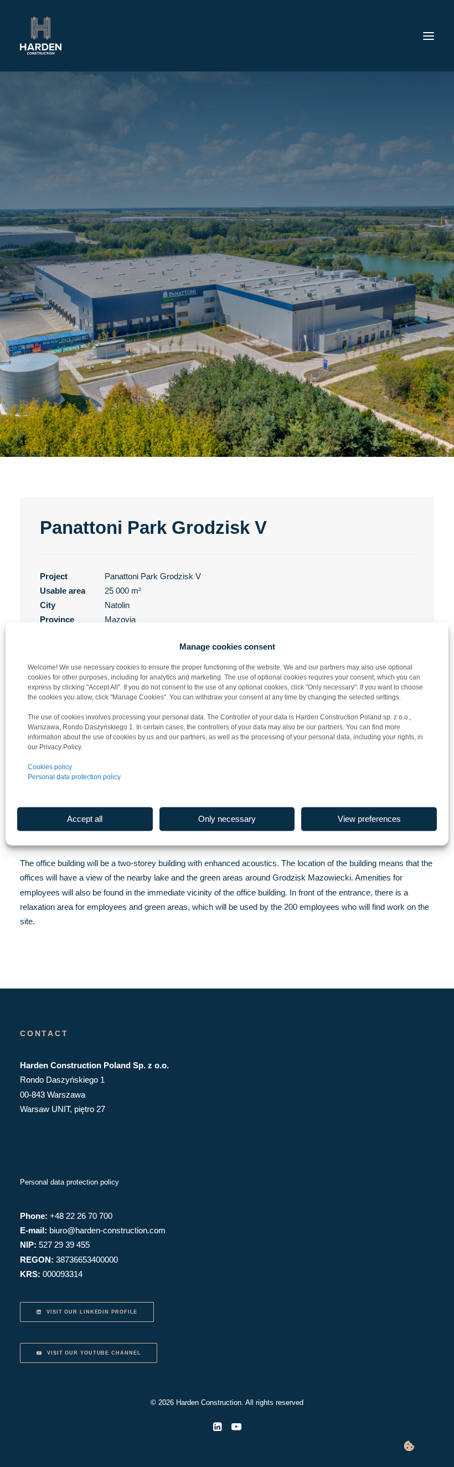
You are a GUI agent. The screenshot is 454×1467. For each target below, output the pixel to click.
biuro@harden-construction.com (107, 1230)
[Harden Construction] (40, 35)
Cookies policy (50, 766)
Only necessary (227, 818)
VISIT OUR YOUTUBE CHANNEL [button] (94, 1353)
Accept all (84, 818)
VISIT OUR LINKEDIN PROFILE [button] (92, 1312)
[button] (428, 35)
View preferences (369, 818)
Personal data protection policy (74, 776)
